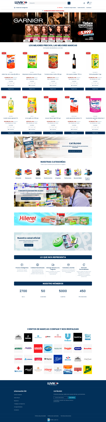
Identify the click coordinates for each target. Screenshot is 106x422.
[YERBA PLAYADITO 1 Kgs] (95, 61)
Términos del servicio (66, 416)
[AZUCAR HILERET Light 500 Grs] (53, 105)
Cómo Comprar (18, 394)
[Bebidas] (38, 172)
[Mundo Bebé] (77, 172)
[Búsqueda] (69, 3)
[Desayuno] (28, 172)
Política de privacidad (40, 416)
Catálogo (58, 391)
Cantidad (11, 81)
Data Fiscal (17, 397)
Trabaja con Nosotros (19, 404)
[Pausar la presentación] (10, 40)
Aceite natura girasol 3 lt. (11, 118)
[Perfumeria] (67, 172)
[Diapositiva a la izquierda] (15, 173)
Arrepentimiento (18, 407)
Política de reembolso (53, 416)
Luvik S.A (56, 420)
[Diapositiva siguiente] (7, 40)
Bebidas (38, 178)
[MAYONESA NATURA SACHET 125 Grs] (32, 61)
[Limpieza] (58, 172)
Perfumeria (67, 178)
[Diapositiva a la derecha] (90, 173)
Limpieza (58, 178)
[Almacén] (18, 172)
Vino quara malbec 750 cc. (74, 74)
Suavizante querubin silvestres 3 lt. (95, 118)
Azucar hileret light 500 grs (53, 118)
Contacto (16, 410)
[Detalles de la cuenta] (84, 3)
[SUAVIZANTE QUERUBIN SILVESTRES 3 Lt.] (95, 105)
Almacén (18, 178)
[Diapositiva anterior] (2, 40)
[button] (89, 3)
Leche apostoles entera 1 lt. (74, 118)
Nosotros (16, 400)
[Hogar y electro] (87, 172)
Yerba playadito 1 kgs (95, 74)
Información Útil (20, 391)
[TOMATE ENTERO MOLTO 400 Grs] (53, 61)
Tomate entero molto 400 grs (53, 74)
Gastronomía (48, 178)
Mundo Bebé (78, 178)
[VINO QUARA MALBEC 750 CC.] (74, 61)
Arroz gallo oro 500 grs (32, 118)
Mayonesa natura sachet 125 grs (32, 74)
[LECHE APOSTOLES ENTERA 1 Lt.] (74, 105)
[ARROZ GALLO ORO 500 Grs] (32, 105)
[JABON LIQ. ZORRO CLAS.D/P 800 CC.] (11, 61)
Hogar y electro (87, 178)
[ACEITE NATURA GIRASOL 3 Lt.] (11, 105)
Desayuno (28, 178)
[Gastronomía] (48, 172)
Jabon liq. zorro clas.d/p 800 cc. (11, 74)
